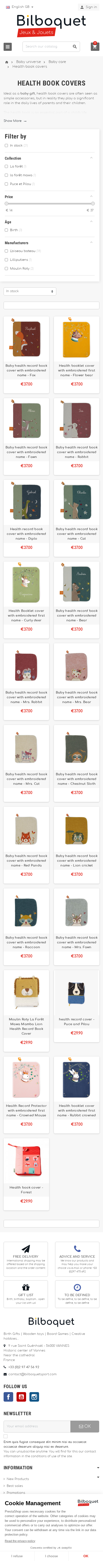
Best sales (15, 1486)
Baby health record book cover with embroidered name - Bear (76, 615)
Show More (15, 121)
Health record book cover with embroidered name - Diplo (26, 534)
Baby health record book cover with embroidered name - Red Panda (26, 860)
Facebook (8, 1397)
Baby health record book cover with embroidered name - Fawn (26, 452)
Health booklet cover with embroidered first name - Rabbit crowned (76, 1110)
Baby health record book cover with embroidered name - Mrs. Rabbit (26, 697)
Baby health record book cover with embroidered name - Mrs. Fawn (76, 942)
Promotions (16, 1492)
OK (87, 1426)
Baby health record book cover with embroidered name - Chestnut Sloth (76, 779)
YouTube (21, 1397)
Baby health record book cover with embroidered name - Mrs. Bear (76, 697)
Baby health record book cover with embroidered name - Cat (76, 534)
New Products (18, 1479)
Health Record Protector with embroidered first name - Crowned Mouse (26, 1110)
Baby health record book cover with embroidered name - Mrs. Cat (26, 779)
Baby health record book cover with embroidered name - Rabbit (76, 452)
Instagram (34, 1397)
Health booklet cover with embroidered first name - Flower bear (76, 370)
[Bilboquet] (51, 25)
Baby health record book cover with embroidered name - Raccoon (26, 942)
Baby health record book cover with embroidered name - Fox (26, 370)
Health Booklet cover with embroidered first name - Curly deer (26, 615)
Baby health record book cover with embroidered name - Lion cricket (76, 860)
